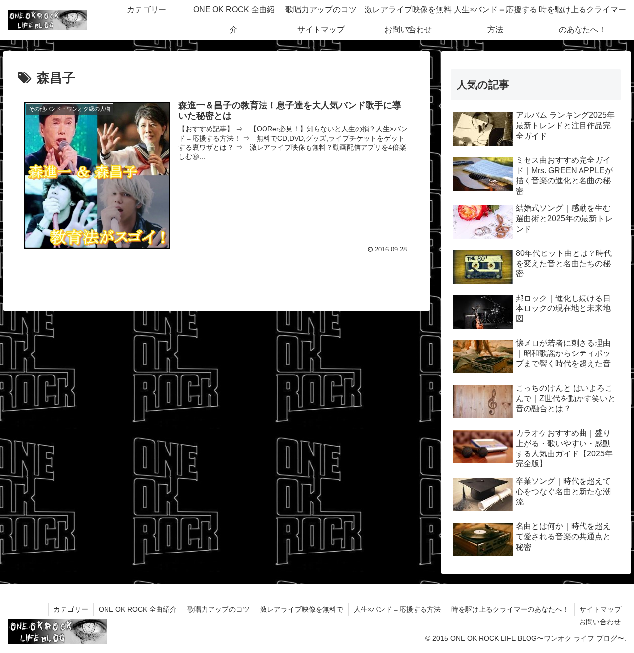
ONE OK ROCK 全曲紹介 (138, 609)
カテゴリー (70, 609)
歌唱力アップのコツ (218, 609)
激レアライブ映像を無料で (301, 609)
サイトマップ (600, 609)
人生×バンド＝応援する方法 (397, 609)
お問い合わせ (600, 622)
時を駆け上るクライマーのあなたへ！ (510, 609)
